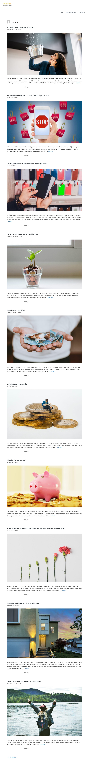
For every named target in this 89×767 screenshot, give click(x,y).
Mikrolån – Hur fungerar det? (16, 460)
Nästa (14, 757)
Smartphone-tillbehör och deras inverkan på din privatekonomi (26, 164)
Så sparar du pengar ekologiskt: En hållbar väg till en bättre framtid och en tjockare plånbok (35, 528)
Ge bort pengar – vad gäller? (16, 310)
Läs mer (78, 83)
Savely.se (7, 4)
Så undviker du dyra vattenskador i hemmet (20, 27)
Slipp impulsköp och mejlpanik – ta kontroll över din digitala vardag (28, 95)
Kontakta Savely (71, 12)
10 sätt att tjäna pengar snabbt (17, 384)
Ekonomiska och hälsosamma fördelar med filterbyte (23, 603)
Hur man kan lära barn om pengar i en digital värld (22, 234)
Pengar (27, 87)
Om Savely (82, 12)
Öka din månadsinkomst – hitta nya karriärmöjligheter (24, 681)
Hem (62, 12)
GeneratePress (52, 764)
